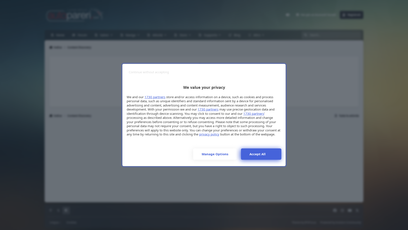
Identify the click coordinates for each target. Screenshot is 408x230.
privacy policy (209, 134)
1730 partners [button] (154, 97)
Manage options (215, 154)
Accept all (257, 154)
